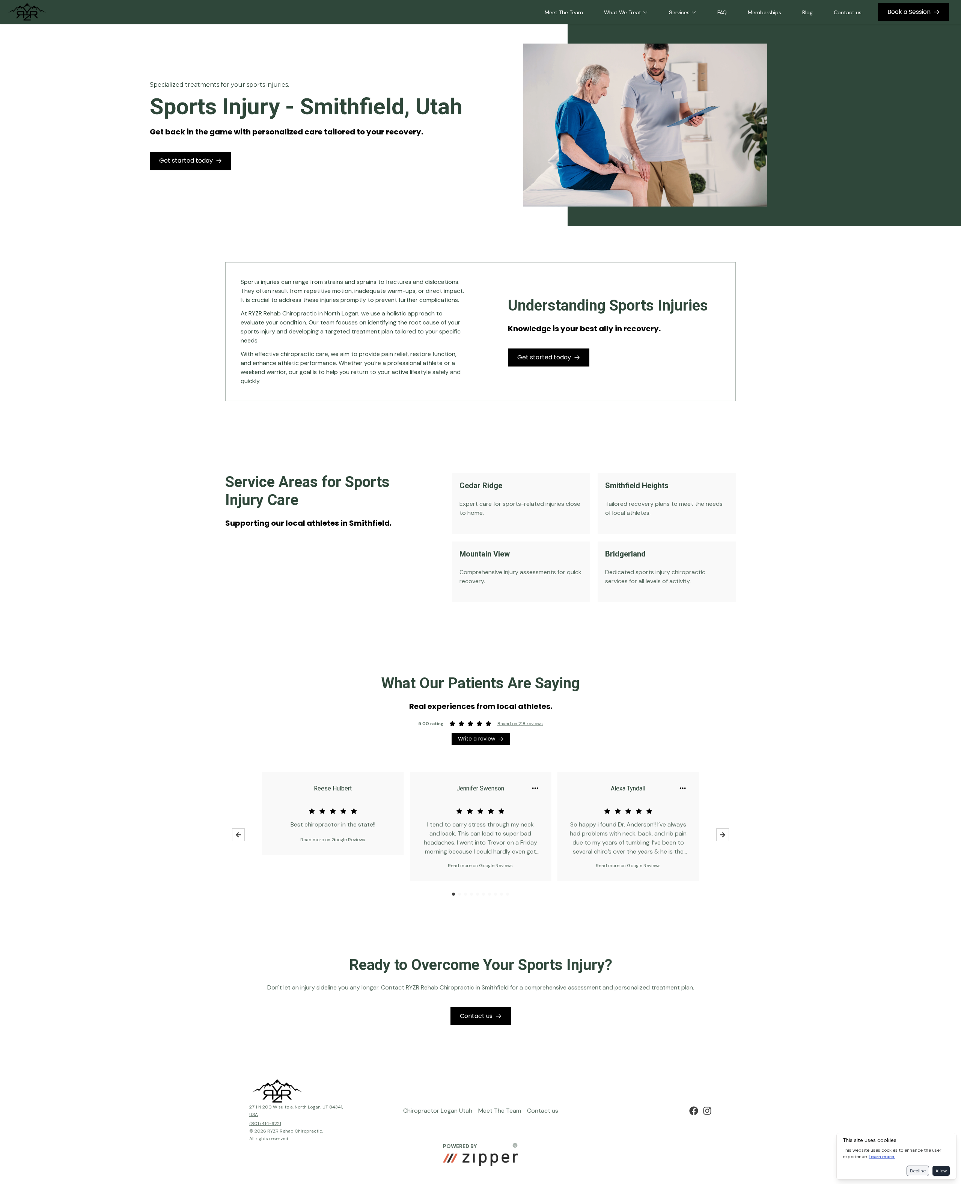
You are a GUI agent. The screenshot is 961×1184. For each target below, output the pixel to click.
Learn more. (882, 1157)
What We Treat (622, 12)
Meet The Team (564, 12)
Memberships (764, 12)
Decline (918, 1171)
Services (679, 12)
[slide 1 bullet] (453, 894)
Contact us (848, 12)
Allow (941, 1171)
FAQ (722, 12)
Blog (807, 12)
